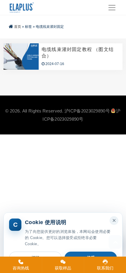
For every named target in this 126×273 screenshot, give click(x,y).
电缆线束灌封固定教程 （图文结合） (78, 52)
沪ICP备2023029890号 (87, 110)
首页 (17, 27)
